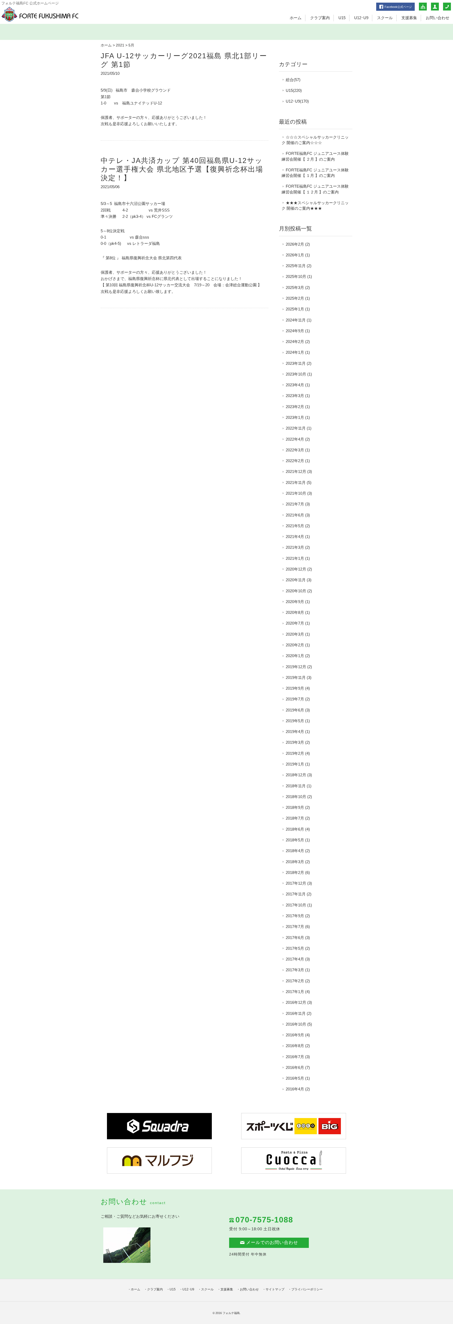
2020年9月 (295, 601)
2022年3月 (295, 450)
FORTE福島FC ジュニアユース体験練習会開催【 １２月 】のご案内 (315, 189)
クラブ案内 (320, 17)
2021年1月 (295, 558)
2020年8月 (295, 612)
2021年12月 (296, 471)
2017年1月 (295, 991)
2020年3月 (295, 634)
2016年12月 (296, 1002)
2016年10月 (296, 1024)
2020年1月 (295, 655)
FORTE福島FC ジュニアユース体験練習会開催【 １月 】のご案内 (315, 173)
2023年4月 (295, 385)
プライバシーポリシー (307, 1289)
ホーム (295, 17)
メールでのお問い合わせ (272, 1242)
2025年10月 (296, 276)
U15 (342, 17)
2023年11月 (296, 363)
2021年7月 (295, 504)
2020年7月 (295, 623)
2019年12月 (296, 666)
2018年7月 (295, 818)
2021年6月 (295, 515)
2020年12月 (296, 569)
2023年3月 (295, 395)
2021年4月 (295, 536)
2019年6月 (295, 710)
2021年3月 (295, 547)
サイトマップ (275, 1289)
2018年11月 (296, 786)
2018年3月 (295, 861)
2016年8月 (295, 1045)
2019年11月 (296, 677)
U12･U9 (361, 17)
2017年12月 (296, 883)
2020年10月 (296, 591)
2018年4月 (295, 850)
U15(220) (294, 90)
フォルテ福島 (231, 1313)
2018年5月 (295, 840)
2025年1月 (295, 309)
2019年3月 (295, 742)
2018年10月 (296, 796)
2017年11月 (296, 894)
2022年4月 (295, 439)
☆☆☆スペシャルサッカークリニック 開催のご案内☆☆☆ (315, 140)
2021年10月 (296, 493)
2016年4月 (295, 1089)
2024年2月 (295, 341)
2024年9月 (295, 331)
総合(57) (293, 79)
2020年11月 (296, 580)
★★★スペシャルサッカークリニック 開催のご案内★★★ (315, 205)
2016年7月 (295, 1056)
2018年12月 (296, 775)
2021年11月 (296, 482)
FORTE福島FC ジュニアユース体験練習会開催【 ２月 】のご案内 (315, 156)
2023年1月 (295, 417)
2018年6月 (295, 829)
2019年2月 (295, 753)
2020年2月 (295, 645)
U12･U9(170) (297, 101)
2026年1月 (295, 255)
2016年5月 (295, 1078)
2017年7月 (295, 926)
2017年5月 (295, 948)
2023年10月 (296, 374)
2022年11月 (296, 428)
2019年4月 (295, 731)
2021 (120, 45)
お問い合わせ (437, 17)
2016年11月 (296, 1013)
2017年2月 (295, 981)
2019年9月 (295, 688)
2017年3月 (295, 970)
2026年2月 (295, 244)
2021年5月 (295, 526)
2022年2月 (295, 460)
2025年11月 (296, 265)
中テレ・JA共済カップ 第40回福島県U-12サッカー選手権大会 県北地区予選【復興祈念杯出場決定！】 (182, 169)
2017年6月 (295, 937)
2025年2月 (295, 298)
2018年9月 (295, 807)
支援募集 (409, 17)
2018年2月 (295, 872)
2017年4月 (295, 959)
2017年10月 (296, 905)
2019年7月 (295, 699)
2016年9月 (295, 1035)
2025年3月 (295, 287)
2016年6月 (295, 1067)
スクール (385, 17)
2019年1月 (295, 764)
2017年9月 (295, 916)
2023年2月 (295, 406)
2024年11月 (296, 320)
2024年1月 (295, 352)
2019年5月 (295, 721)
